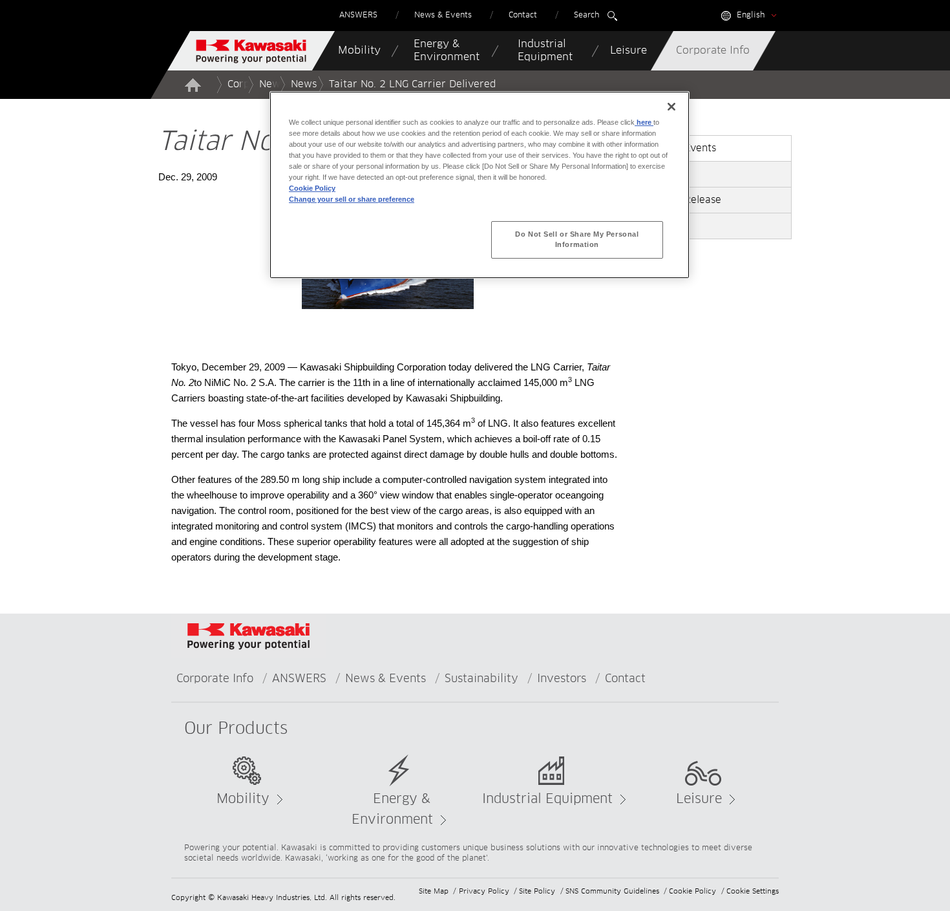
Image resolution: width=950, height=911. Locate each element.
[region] (479, 185)
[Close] (671, 106)
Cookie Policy (692, 891)
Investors (561, 679)
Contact (625, 679)
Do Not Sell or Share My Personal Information (577, 239)
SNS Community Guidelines (612, 891)
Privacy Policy (484, 891)
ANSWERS (299, 679)
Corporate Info (214, 679)
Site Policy (537, 891)
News (304, 84)
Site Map (434, 891)
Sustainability (481, 679)
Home (193, 84)
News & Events (385, 679)
